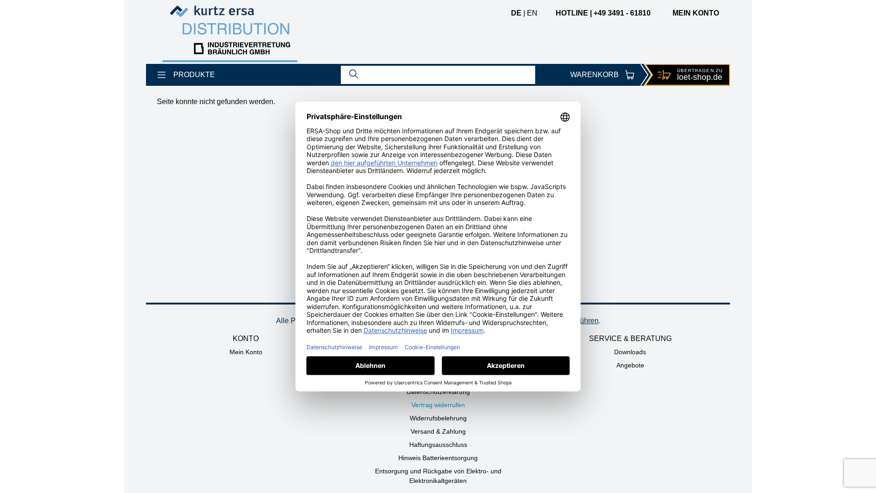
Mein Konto (245, 352)
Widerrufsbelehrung (438, 418)
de (516, 13)
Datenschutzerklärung (438, 391)
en (532, 13)
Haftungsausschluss (438, 444)
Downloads (630, 352)
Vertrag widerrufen (438, 405)
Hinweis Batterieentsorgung (438, 458)
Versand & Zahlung (438, 431)
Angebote (630, 365)
